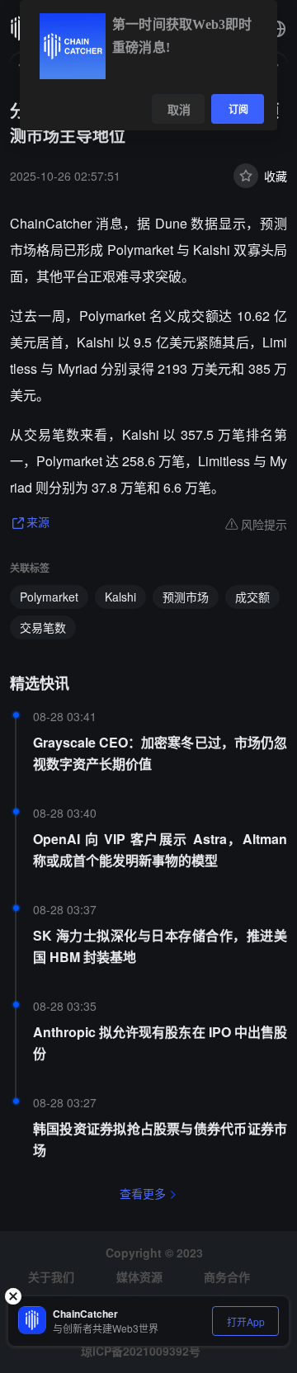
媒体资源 (139, 1276)
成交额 (252, 596)
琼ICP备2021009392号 (140, 1350)
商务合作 (227, 1276)
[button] (277, 29)
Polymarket (49, 596)
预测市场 (186, 596)
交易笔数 (43, 627)
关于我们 (51, 1276)
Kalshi (120, 596)
